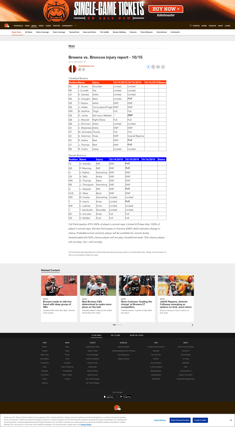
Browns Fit (185, 351)
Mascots (156, 359)
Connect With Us (185, 371)
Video (67, 351)
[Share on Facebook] (148, 68)
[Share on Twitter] (153, 68)
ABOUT (185, 343)
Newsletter (185, 363)
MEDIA (67, 343)
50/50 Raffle (156, 379)
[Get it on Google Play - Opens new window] (125, 398)
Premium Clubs (92, 363)
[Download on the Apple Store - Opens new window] (109, 397)
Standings (44, 371)
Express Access (93, 375)
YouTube (67, 379)
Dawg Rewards (156, 375)
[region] (117, 420)
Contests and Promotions (155, 347)
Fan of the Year (156, 355)
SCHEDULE (123, 343)
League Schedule (123, 359)
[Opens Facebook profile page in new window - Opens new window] (79, 69)
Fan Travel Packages (92, 383)
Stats (44, 367)
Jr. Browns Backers (156, 367)
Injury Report (44, 359)
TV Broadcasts (67, 371)
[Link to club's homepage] (7, 25)
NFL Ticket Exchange (92, 379)
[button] (114, 325)
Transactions (45, 363)
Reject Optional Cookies (180, 420)
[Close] (231, 420)
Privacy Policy (86, 424)
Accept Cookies (200, 420)
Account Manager (92, 355)
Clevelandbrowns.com (86, 66)
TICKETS (92, 343)
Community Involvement (185, 347)
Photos (67, 355)
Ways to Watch (67, 375)
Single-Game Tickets (92, 347)
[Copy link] (163, 67)
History (44, 379)
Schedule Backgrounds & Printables (123, 351)
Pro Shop (186, 359)
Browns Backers (156, 363)
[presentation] (193, 325)
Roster (44, 347)
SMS (185, 367)
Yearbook (45, 383)
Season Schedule (123, 347)
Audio (67, 359)
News (67, 347)
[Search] (191, 25)
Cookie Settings (160, 420)
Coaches (44, 351)
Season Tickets (93, 351)
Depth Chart (45, 355)
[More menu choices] (75, 25)
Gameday (156, 351)
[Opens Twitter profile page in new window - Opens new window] (83, 69)
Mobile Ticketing (92, 371)
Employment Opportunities (186, 379)
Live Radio (67, 363)
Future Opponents (123, 355)
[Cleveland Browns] (117, 408)
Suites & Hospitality (92, 359)
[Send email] (158, 68)
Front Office (44, 375)
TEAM (45, 343)
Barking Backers (156, 371)
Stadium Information (186, 375)
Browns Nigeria (186, 355)
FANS (156, 343)
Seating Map (92, 367)
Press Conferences (67, 367)
